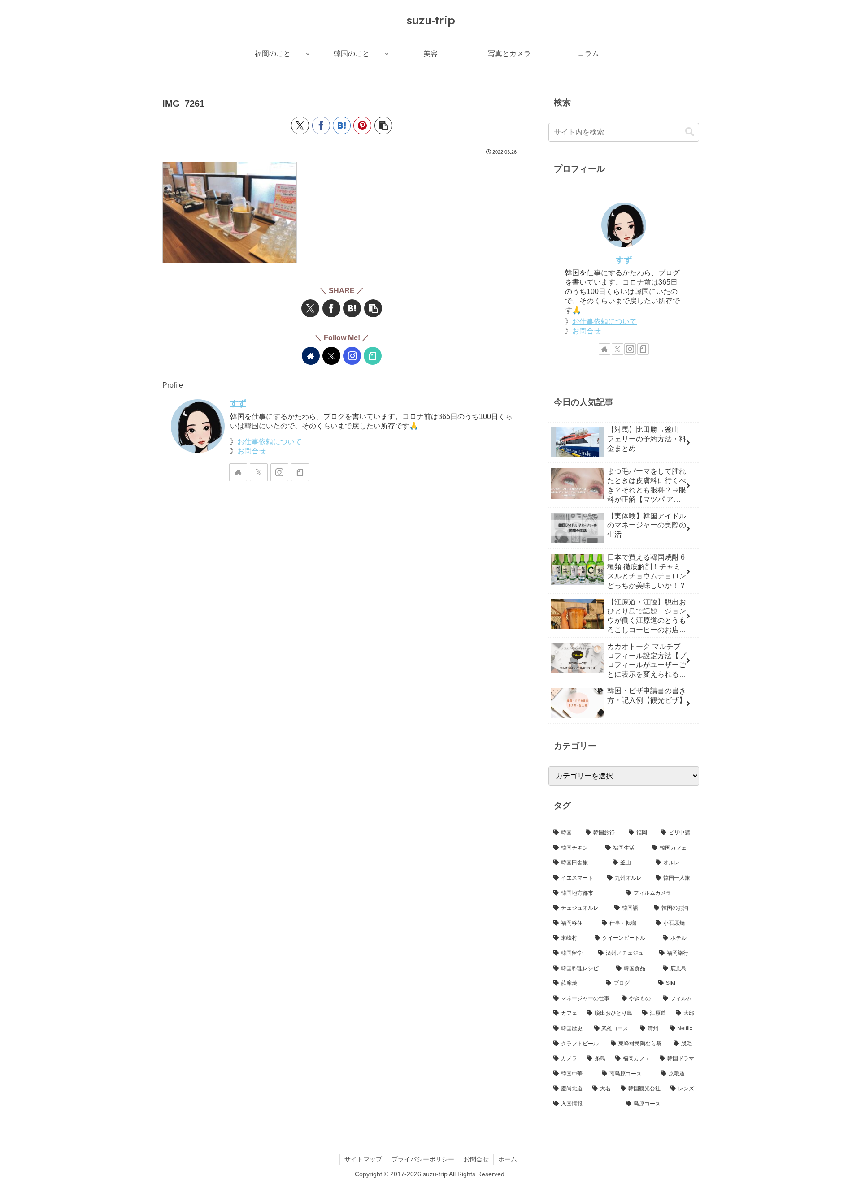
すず (238, 403)
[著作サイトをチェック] (311, 356)
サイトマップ (363, 1159)
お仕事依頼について (269, 441)
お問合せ (251, 451)
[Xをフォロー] (331, 356)
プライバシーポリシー (422, 1159)
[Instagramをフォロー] (352, 356)
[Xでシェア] (300, 125)
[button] (383, 125)
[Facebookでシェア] (321, 125)
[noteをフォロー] (373, 356)
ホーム (507, 1159)
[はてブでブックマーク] (342, 125)
